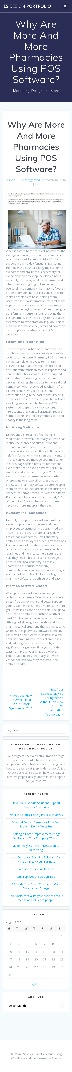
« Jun (34, 984)
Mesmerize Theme (49, 1058)
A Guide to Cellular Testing (36, 869)
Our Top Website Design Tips (36, 876)
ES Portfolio (27, 6)
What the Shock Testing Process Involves (36, 815)
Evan (12, 180)
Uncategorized (30, 180)
